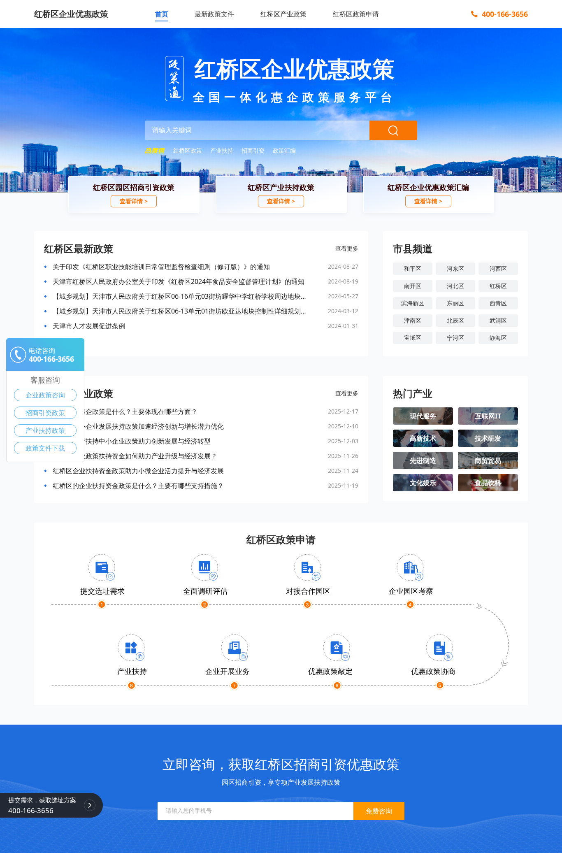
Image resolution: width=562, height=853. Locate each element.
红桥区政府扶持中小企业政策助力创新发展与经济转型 (132, 441)
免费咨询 (379, 811)
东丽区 (455, 303)
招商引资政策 (45, 412)
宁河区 (455, 338)
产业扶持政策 (45, 430)
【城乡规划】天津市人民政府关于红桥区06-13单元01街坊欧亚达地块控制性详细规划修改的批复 (181, 311)
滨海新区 (412, 303)
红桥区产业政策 (283, 14)
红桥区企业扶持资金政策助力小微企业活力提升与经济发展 (138, 470)
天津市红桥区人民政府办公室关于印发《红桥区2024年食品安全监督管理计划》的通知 (178, 281)
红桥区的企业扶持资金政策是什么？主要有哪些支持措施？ (138, 485)
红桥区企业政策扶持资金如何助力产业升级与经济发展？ (135, 455)
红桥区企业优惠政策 (71, 13)
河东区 (455, 268)
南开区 (412, 286)
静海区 (498, 338)
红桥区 (498, 286)
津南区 (412, 320)
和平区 (412, 268)
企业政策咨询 (45, 395)
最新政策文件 (214, 14)
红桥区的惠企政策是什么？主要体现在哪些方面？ (125, 411)
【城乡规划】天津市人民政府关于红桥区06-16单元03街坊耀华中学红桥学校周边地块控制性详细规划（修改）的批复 (181, 296)
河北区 (455, 286)
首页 (161, 14)
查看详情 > (134, 201)
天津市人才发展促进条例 (89, 325)
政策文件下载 (45, 448)
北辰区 (455, 320)
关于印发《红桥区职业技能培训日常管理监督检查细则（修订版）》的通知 (161, 266)
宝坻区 (412, 338)
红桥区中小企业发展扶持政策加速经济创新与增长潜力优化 (138, 426)
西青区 (498, 303)
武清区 (498, 320)
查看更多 (346, 248)
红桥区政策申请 (356, 14)
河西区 (498, 268)
